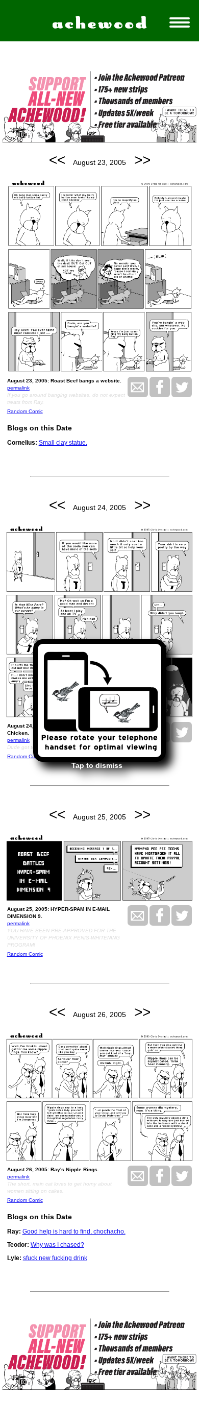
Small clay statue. (63, 442)
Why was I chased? (57, 1244)
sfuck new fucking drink (55, 1258)
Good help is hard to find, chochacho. (74, 1231)
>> (142, 160)
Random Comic (25, 411)
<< (57, 160)
